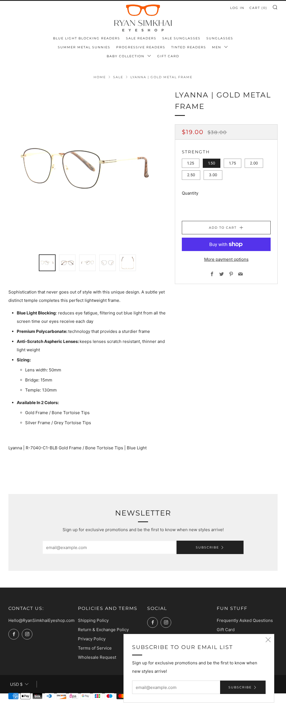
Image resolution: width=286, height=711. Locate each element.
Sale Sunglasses (181, 38)
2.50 (191, 175)
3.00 (213, 175)
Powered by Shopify (207, 707)
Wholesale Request (97, 657)
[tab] (47, 262)
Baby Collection (126, 56)
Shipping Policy (93, 620)
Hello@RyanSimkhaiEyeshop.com (41, 620)
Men (217, 47)
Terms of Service (95, 648)
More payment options (226, 259)
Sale (118, 77)
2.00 (254, 163)
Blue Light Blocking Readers (86, 38)
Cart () (258, 8)
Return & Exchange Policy (103, 629)
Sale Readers (141, 38)
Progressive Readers (140, 47)
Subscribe (207, 547)
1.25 (190, 163)
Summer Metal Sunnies (84, 47)
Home (100, 77)
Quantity (190, 193)
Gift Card (168, 56)
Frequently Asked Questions (245, 620)
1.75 (232, 163)
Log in (237, 8)
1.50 (211, 163)
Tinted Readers (188, 47)
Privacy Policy (92, 638)
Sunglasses (219, 38)
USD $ (16, 684)
